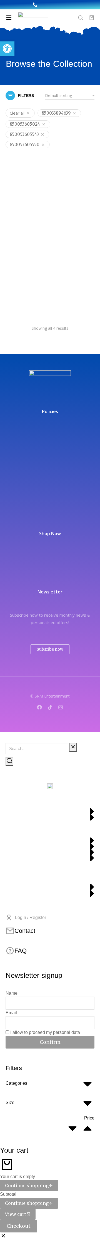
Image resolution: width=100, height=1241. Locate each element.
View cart (15, 1214)
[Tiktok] (50, 707)
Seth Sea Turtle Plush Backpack (70, 290)
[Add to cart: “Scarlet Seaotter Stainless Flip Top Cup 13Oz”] (41, 274)
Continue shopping (27, 1185)
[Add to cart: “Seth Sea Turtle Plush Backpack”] (88, 274)
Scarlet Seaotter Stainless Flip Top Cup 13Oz (25, 293)
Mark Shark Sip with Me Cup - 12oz (72, 214)
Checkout (19, 1226)
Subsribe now (50, 649)
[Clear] (73, 747)
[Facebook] (39, 707)
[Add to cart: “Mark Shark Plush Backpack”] (41, 198)
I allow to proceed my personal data (45, 1032)
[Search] (9, 761)
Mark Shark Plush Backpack (24, 214)
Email (11, 1012)
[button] (7, 48)
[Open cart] (91, 17)
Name (12, 993)
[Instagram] (60, 707)
